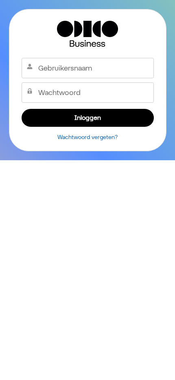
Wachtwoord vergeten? (87, 137)
